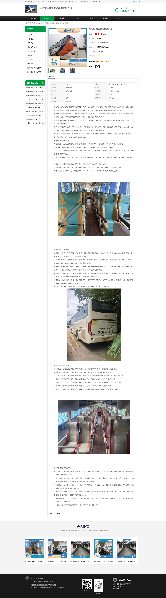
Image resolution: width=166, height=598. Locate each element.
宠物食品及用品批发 (34, 68)
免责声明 (48, 587)
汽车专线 (30, 43)
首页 (33, 23)
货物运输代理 (32, 51)
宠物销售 (30, 64)
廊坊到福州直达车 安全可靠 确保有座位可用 (35, 87)
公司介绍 (76, 18)
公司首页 (33, 18)
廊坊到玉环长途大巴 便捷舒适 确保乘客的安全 (35, 111)
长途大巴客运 (32, 47)
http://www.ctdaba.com (56, 513)
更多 (43, 83)
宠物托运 (30, 55)
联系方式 (119, 18)
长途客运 (46, 23)
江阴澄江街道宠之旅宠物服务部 (40, 585)
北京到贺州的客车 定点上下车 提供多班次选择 (40, 561)
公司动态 (90, 18)
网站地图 (61, 587)
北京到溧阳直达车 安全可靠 (128, 561)
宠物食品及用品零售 (34, 72)
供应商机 (47, 18)
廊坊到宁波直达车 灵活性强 (82, 561)
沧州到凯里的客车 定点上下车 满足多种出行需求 (35, 119)
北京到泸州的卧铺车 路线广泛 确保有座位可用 (35, 115)
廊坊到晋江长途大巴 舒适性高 (106, 561)
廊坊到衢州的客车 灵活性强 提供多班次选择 (35, 91)
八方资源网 (41, 587)
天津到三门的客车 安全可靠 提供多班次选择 (35, 123)
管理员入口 (54, 587)
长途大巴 (30, 35)
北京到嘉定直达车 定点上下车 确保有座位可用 (35, 99)
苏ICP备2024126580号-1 (50, 581)
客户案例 (105, 18)
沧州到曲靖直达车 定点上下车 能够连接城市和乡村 (35, 107)
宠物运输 (30, 59)
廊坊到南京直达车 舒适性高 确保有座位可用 (35, 103)
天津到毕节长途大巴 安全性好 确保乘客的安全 (63, 561)
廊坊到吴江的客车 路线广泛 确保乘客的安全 (35, 95)
